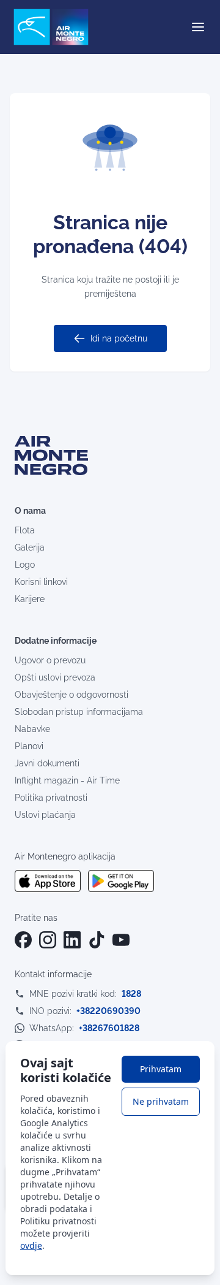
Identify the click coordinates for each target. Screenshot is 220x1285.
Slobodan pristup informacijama (79, 712)
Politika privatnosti (51, 798)
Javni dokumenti (47, 763)
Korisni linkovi (41, 582)
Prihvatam (161, 1069)
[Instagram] (47, 939)
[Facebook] (23, 939)
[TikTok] (96, 939)
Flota (25, 530)
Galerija (30, 547)
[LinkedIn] (72, 939)
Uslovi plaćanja (45, 815)
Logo (25, 565)
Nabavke (32, 729)
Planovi (29, 746)
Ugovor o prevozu (50, 660)
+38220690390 (108, 1011)
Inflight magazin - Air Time (67, 780)
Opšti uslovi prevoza (55, 677)
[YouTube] (121, 939)
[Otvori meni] (198, 27)
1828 (131, 994)
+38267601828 (109, 1028)
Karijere (30, 599)
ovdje (31, 1245)
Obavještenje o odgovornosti (71, 695)
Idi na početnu (118, 338)
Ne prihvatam (161, 1101)
